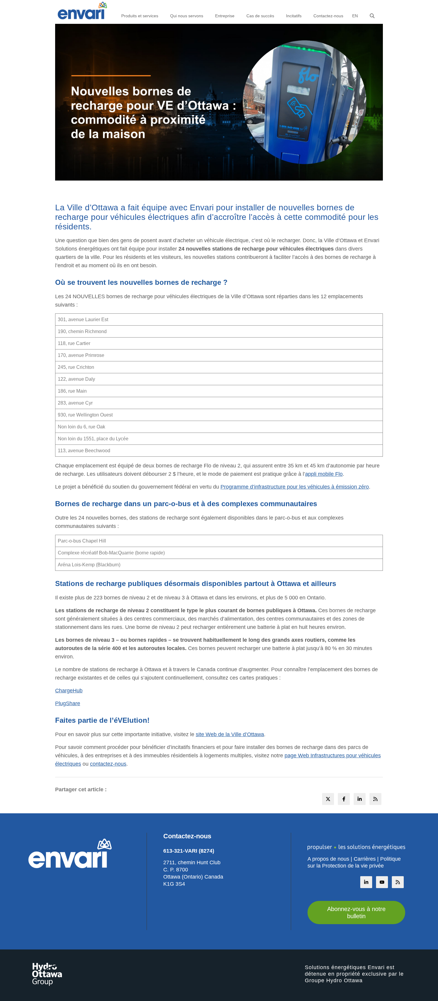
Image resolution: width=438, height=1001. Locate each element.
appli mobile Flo (324, 474)
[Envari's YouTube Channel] (382, 882)
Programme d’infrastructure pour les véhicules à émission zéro (294, 487)
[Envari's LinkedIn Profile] (366, 882)
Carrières (365, 859)
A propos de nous (328, 859)
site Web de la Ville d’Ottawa (230, 734)
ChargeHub (69, 691)
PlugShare (67, 703)
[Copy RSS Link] (398, 882)
